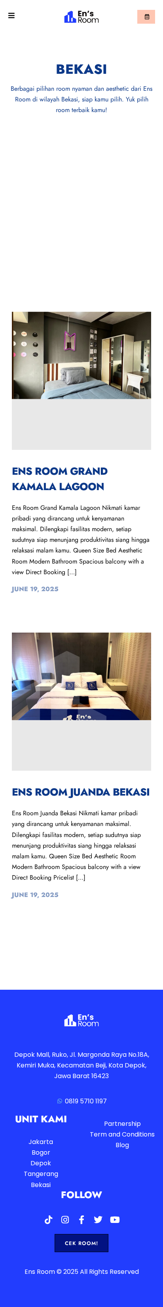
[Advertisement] (81, 201)
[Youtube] (114, 1219)
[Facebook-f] (81, 1219)
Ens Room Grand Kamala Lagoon (59, 479)
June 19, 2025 (35, 589)
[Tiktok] (48, 1219)
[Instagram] (65, 1219)
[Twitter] (98, 1219)
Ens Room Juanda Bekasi (81, 792)
